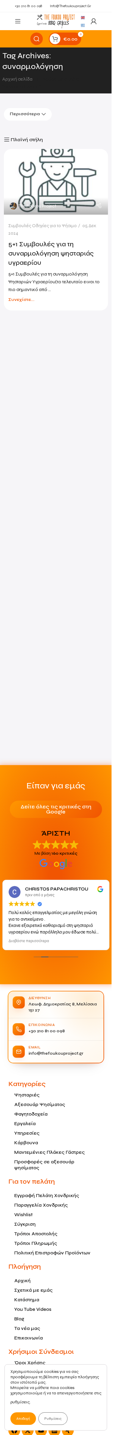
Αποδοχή (23, 1418)
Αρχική (22, 1280)
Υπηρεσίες (27, 1133)
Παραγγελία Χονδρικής (41, 1205)
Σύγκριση (25, 1224)
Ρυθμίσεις (53, 1418)
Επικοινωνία (28, 1338)
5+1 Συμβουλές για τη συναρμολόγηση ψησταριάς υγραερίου (51, 253)
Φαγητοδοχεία (31, 1114)
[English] (83, 17)
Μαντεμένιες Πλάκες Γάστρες (49, 1152)
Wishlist (23, 1214)
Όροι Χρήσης (30, 1362)
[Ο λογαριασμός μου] (94, 21)
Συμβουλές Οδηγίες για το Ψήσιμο (42, 225)
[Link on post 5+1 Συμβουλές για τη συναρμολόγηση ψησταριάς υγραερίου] (56, 182)
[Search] (36, 39)
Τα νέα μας (27, 1328)
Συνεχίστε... (21, 299)
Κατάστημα (26, 1299)
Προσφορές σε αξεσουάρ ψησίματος (44, 1165)
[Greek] (83, 25)
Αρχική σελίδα (17, 79)
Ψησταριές (27, 1095)
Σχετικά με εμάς (33, 1290)
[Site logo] (56, 21)
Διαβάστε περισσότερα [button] (29, 941)
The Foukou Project (37, 206)
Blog (19, 1319)
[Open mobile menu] (18, 21)
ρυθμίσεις (20, 1402)
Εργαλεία (25, 1123)
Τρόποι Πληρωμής (35, 1243)
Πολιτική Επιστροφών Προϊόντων (52, 1253)
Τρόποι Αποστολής (35, 1233)
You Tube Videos (32, 1309)
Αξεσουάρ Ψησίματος (39, 1104)
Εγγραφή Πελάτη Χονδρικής (46, 1195)
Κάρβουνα (26, 1142)
